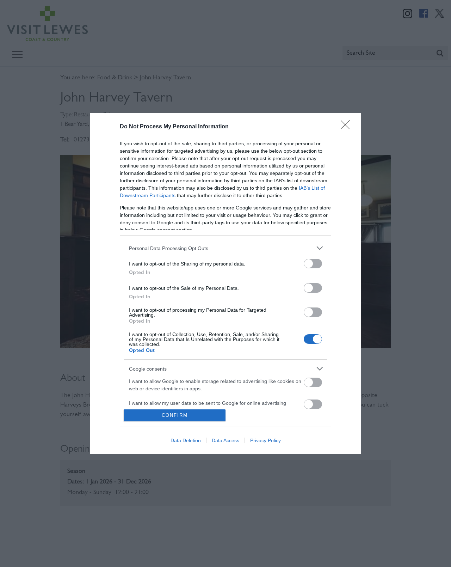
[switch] (313, 263)
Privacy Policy (265, 440)
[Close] (347, 127)
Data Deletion (186, 440)
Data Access (225, 440)
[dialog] (225, 283)
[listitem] (225, 248)
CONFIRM (175, 415)
